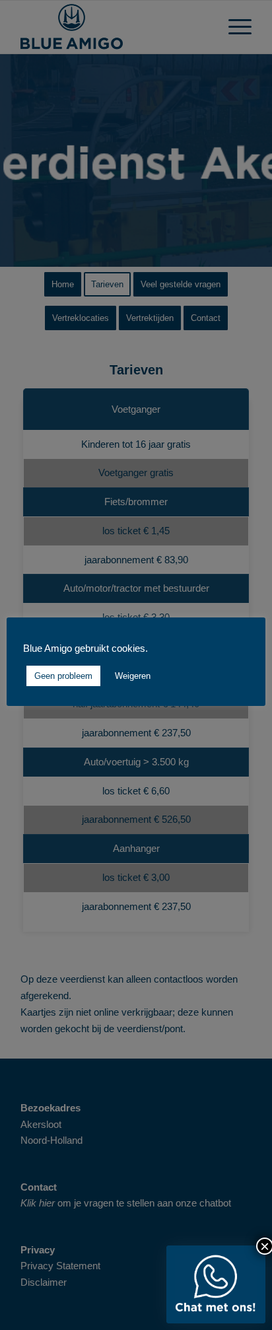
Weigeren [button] (133, 676)
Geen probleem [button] (63, 676)
